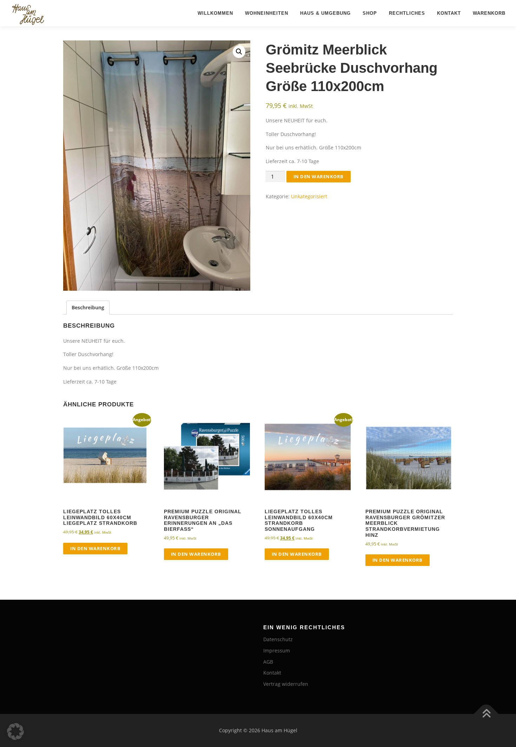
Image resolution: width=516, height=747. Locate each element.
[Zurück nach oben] (486, 714)
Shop (370, 13)
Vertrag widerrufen (285, 684)
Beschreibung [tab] (88, 307)
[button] (239, 51)
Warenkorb (489, 13)
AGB (268, 661)
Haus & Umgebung (325, 13)
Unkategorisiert (309, 196)
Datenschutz (278, 639)
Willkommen (215, 13)
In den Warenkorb (318, 176)
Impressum (276, 650)
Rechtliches (407, 13)
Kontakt (449, 13)
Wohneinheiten (266, 13)
